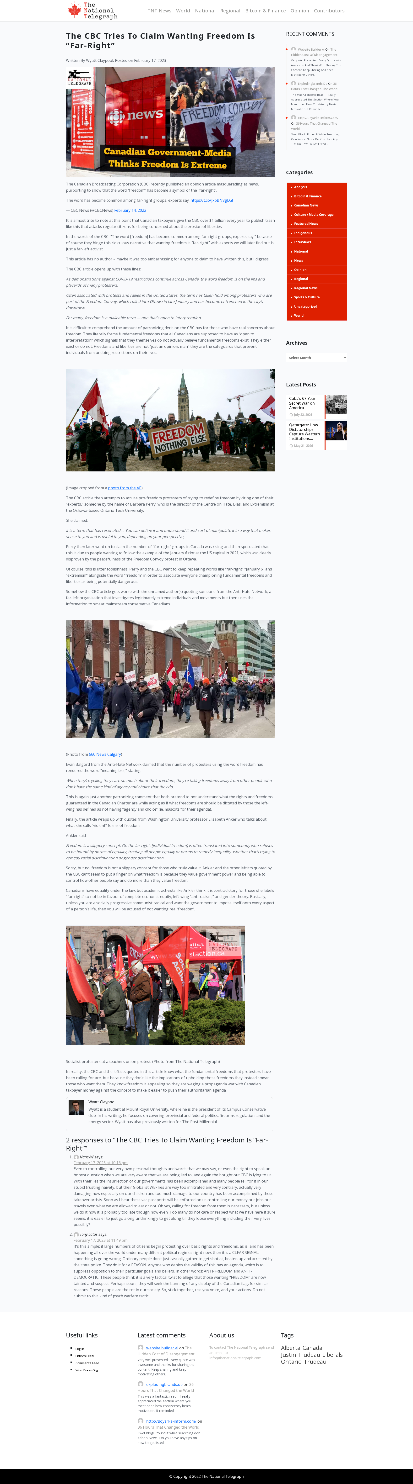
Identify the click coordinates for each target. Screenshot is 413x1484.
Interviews (302, 242)
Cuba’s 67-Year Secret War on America (302, 403)
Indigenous (303, 233)
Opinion (300, 10)
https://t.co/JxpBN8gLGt (211, 200)
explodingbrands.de (312, 83)
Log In (80, 1349)
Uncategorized (305, 306)
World (183, 10)
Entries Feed (85, 1356)
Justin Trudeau (300, 1355)
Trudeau (315, 1361)
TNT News (159, 10)
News (298, 260)
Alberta (290, 1348)
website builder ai (311, 49)
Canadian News (306, 205)
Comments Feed (87, 1363)
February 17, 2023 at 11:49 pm (101, 1240)
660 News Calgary (105, 754)
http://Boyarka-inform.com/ (318, 118)
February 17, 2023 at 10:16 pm (101, 1162)
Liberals (332, 1355)
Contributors (329, 10)
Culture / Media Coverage (314, 214)
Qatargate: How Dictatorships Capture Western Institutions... (304, 431)
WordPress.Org (87, 1370)
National (205, 10)
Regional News (305, 288)
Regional (230, 10)
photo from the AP (124, 488)
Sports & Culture (307, 297)
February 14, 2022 (130, 210)
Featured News (306, 224)
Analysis (300, 187)
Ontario (291, 1361)
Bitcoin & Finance (265, 10)
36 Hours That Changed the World (168, 1427)
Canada (312, 1348)
